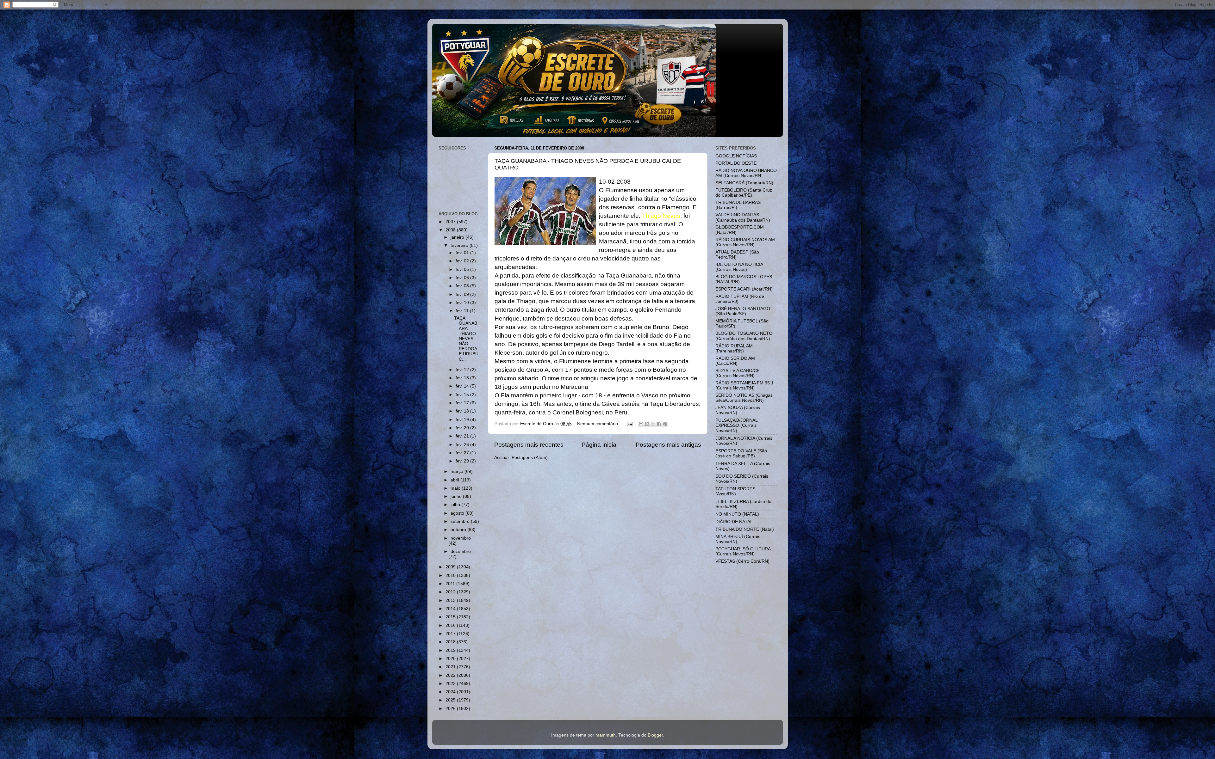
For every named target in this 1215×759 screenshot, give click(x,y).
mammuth (605, 735)
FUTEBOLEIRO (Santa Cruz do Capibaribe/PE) (743, 193)
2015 (451, 617)
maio (456, 488)
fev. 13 (463, 378)
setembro (461, 521)
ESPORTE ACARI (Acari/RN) (744, 289)
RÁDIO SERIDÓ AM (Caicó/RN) (735, 361)
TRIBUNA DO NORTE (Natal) (744, 529)
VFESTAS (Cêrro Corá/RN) (742, 561)
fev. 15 (463, 394)
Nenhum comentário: (598, 423)
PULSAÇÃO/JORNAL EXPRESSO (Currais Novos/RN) (736, 425)
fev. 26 (463, 444)
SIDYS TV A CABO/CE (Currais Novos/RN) (737, 373)
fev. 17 (463, 403)
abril (455, 480)
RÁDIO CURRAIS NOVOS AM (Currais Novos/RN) (745, 242)
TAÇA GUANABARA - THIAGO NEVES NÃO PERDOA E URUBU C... (466, 339)
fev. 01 (463, 252)
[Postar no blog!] (647, 424)
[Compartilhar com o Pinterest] (665, 424)
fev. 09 (463, 294)
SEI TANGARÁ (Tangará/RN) (744, 183)
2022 (451, 675)
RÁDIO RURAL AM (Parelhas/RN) (734, 348)
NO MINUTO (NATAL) (737, 514)
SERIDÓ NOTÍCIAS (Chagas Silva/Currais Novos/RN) (744, 398)
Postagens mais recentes (529, 444)
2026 (451, 708)
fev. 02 (463, 261)
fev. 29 (463, 461)
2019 (451, 650)
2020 (451, 658)
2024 (451, 691)
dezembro (461, 551)
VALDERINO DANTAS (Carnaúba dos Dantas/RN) (742, 217)
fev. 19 (463, 419)
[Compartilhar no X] (653, 424)
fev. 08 (463, 286)
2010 (451, 575)
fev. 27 (463, 452)
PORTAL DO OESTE (736, 163)
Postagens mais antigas (668, 444)
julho (456, 504)
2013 (451, 600)
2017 (451, 633)
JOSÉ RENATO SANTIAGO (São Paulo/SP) (742, 311)
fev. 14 (463, 386)
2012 (451, 592)
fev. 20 (463, 427)
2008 (451, 230)
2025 (451, 700)
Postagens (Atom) (530, 457)
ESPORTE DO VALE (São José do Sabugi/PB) (741, 453)
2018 (451, 642)
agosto (458, 513)
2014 (451, 608)
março (457, 471)
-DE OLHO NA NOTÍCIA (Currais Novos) (739, 267)
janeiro (458, 237)
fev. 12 (463, 369)
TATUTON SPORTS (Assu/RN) (735, 491)
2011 (451, 583)
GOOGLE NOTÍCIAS (736, 156)
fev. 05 (463, 269)
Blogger (655, 735)
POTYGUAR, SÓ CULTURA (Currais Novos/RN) (742, 551)
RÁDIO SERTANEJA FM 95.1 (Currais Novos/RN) (744, 385)
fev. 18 (463, 411)
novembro (461, 538)
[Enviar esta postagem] (629, 423)
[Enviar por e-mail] (641, 424)
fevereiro (460, 245)
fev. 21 (463, 436)
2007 (451, 221)
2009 (451, 567)
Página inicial (600, 444)
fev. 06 (463, 277)
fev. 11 (463, 311)
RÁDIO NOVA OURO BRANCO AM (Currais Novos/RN (746, 173)
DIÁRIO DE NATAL (734, 521)
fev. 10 (463, 302)
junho (457, 496)
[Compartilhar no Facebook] (659, 424)
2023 (451, 683)
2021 (451, 666)
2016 (451, 625)
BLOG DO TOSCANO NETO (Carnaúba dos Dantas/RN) (743, 336)
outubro (459, 529)
